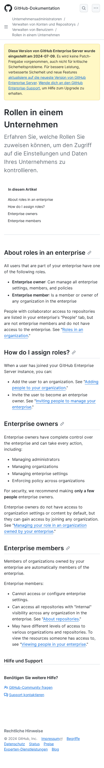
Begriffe (73, 738)
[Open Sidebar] (6, 27)
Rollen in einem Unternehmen (36, 35)
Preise (49, 744)
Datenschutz (14, 744)
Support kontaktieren (26, 695)
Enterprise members (34, 548)
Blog (55, 749)
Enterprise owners (31, 423)
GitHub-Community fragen (31, 687)
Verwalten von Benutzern (32, 29)
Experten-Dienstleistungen (26, 749)
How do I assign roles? (37, 352)
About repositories (61, 618)
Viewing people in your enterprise (53, 644)
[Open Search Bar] (84, 8)
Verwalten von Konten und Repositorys (43, 24)
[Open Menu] (96, 8)
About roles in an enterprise (44, 252)
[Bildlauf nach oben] (93, 757)
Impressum (50, 738)
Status (34, 744)
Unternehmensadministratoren (37, 19)
